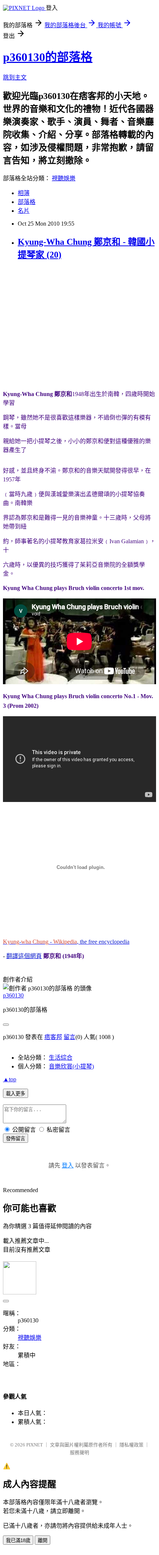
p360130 (13, 995)
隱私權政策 (131, 1445)
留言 (69, 1037)
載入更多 (15, 1093)
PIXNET (34, 1445)
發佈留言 (15, 1138)
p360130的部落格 (47, 57)
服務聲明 (79, 1452)
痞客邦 (53, 1037)
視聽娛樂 (63, 178)
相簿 (24, 193)
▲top (9, 1079)
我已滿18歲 (18, 1540)
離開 (42, 1540)
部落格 (26, 202)
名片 (24, 211)
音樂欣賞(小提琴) (71, 1066)
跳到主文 (15, 77)
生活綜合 (60, 1057)
